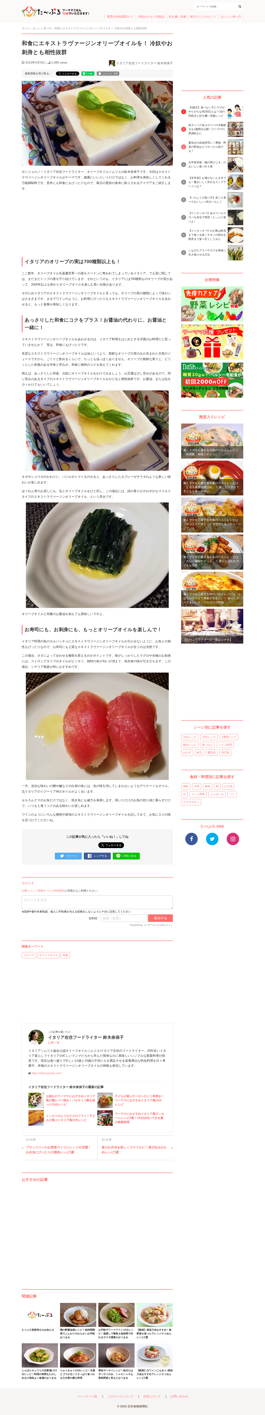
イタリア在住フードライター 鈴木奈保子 (144, 63)
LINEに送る (130, 855)
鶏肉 (185, 786)
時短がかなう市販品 (151, 16)
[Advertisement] (97, 1231)
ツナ (232, 794)
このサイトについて (120, 1396)
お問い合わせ (179, 1396)
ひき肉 (228, 786)
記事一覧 (54, 1042)
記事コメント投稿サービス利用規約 (43, 890)
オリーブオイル (48, 955)
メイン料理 (225, 744)
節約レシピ (189, 744)
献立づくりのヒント (203, 16)
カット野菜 (198, 794)
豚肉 (207, 786)
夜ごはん (207, 744)
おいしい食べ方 (231, 16)
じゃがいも (217, 794)
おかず (187, 752)
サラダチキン (191, 802)
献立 (199, 752)
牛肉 (196, 786)
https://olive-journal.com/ (46, 1073)
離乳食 (212, 752)
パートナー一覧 (87, 1396)
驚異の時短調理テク (120, 16)
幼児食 (225, 752)
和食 (65, 955)
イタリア (29, 955)
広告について (152, 1396)
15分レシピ (190, 736)
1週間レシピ (229, 736)
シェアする (100, 855)
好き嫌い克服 (177, 16)
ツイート (71, 855)
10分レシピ (209, 736)
